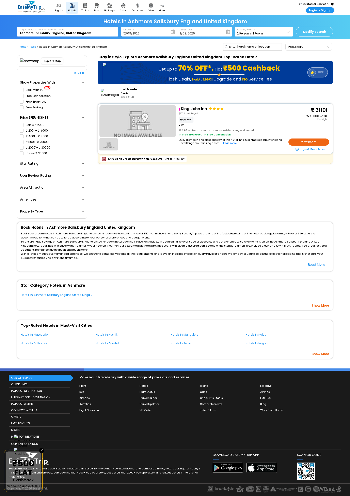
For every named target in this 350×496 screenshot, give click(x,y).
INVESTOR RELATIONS (25, 437)
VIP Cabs (145, 410)
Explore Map (52, 61)
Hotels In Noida (256, 335)
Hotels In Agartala (108, 343)
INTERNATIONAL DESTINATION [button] (30, 397)
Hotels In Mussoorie (34, 335)
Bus (81, 392)
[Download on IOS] (261, 471)
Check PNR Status (211, 398)
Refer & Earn (208, 410)
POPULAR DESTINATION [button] (26, 391)
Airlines (265, 392)
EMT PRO (265, 398)
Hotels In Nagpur (257, 343)
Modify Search (314, 32)
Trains (204, 386)
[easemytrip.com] (31, 11)
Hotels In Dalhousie (34, 343)
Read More (316, 264)
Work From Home (271, 410)
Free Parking (35, 107)
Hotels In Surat (181, 343)
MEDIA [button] (15, 430)
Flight (82, 386)
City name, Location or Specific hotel (42, 29)
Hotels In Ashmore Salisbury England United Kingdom (58, 295)
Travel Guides (149, 398)
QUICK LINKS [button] (19, 384)
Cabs (203, 392)
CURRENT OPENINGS (24, 444)
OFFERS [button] (16, 417)
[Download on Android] (228, 471)
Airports (84, 398)
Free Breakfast (36, 101)
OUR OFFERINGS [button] (21, 378)
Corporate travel (211, 404)
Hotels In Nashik (106, 335)
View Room (309, 142)
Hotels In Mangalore (184, 335)
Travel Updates (150, 404)
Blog (263, 404)
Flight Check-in (89, 410)
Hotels (144, 386)
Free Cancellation (38, 96)
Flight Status (147, 392)
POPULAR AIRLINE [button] (22, 404)
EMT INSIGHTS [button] (20, 423)
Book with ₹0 (38, 90)
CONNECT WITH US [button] (24, 410)
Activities (85, 404)
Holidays (266, 386)
